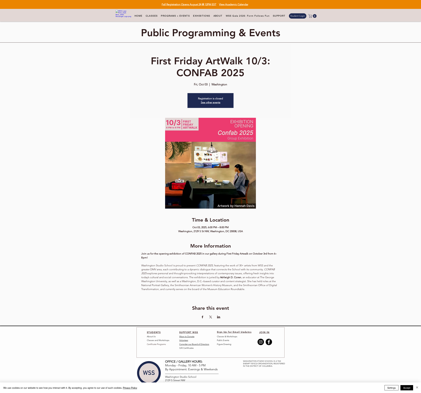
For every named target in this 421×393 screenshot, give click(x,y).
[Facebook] (269, 342)
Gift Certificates (186, 348)
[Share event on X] (210, 317)
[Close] (417, 387)
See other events (210, 102)
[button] (151, 16)
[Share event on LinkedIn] (218, 317)
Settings (391, 387)
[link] (312, 16)
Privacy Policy (130, 387)
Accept (406, 387)
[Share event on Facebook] (202, 317)
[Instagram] (261, 342)
